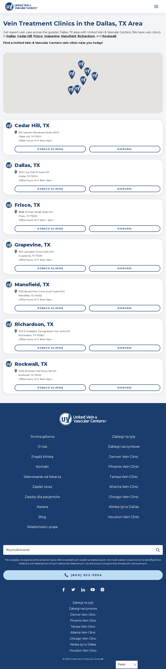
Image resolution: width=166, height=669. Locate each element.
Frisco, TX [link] (27, 205)
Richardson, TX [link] (34, 324)
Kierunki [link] (124, 149)
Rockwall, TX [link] (31, 364)
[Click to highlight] (83, 137)
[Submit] (158, 550)
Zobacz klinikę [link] (50, 149)
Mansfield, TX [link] (32, 284)
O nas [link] (42, 447)
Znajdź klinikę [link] (42, 457)
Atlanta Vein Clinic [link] (123, 487)
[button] (77, 90)
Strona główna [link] (42, 437)
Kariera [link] (42, 507)
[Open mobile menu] (156, 6)
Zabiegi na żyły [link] (123, 437)
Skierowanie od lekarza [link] (42, 477)
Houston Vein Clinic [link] (123, 517)
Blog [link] (42, 517)
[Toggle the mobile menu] (156, 6)
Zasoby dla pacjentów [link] (42, 497)
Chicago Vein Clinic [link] (124, 497)
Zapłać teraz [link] (42, 487)
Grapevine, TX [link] (32, 245)
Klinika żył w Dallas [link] (124, 507)
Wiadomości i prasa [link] (42, 527)
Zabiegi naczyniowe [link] (124, 447)
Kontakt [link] (42, 467)
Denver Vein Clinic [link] (123, 457)
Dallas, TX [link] (27, 165)
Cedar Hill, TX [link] (32, 125)
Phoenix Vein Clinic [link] (124, 467)
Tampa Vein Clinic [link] (124, 477)
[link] (21, 6)
